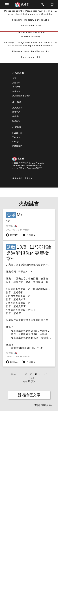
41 (40, 374)
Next (31, 378)
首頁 (14, 78)
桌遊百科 (16, 83)
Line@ (15, 142)
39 (31, 374)
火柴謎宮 (29, 203)
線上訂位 (16, 121)
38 (25, 374)
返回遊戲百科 (43, 405)
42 (45, 374)
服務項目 (16, 91)
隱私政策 (29, 178)
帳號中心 (16, 112)
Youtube (16, 137)
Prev (14, 374)
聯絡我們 (16, 116)
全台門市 (16, 87)
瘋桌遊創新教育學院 (21, 96)
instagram (17, 146)
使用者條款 (17, 178)
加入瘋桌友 (17, 108)
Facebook (17, 133)
